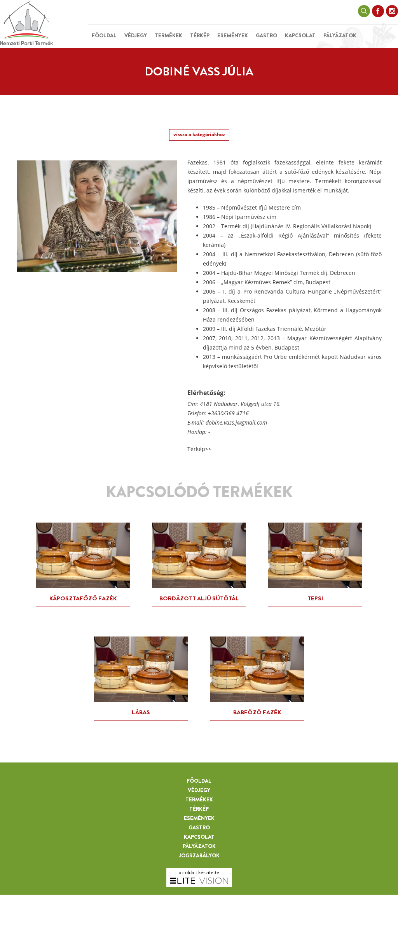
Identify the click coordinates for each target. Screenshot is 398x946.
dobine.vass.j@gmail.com (236, 422)
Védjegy (135, 35)
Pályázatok (339, 35)
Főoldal (104, 35)
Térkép (199, 35)
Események (232, 35)
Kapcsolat (300, 35)
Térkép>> (199, 449)
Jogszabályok (199, 855)
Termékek (168, 35)
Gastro (266, 35)
